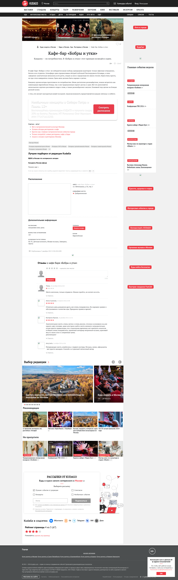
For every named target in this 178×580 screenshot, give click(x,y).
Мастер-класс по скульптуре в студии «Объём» (108, 459)
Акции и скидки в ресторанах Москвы (46, 137)
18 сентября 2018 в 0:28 (57, 286)
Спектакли (78, 490)
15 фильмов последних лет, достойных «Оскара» (32, 430)
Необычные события (82, 494)
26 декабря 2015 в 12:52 (66, 318)
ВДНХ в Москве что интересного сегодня (43, 158)
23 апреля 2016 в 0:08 (63, 301)
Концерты (39, 494)
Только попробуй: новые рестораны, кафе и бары (51, 134)
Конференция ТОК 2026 (57, 458)
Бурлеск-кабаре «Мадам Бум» (84, 458)
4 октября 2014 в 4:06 (59, 343)
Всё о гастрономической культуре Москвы (48, 127)
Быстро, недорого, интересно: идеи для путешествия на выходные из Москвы (85, 431)
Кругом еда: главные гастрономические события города (53, 132)
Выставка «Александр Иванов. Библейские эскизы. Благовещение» (139, 166)
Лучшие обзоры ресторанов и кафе (45, 129)
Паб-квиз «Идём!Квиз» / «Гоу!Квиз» (60, 430)
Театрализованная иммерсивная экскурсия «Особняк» (34, 459)
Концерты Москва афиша (37, 163)
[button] (113, 362)
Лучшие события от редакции (47, 490)
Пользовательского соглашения (43, 511)
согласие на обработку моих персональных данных (51, 505)
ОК (161, 573)
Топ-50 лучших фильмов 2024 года (108, 430)
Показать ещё (33, 167)
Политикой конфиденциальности (161, 570)
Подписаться (81, 500)
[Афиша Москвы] (30, 3)
